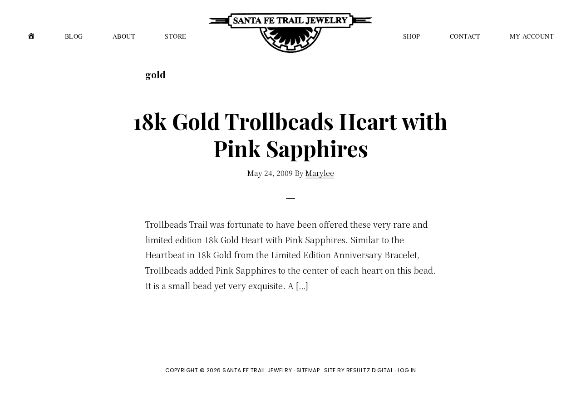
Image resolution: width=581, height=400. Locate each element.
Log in (407, 370)
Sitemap (308, 370)
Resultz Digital (370, 370)
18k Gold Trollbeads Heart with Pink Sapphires (290, 134)
